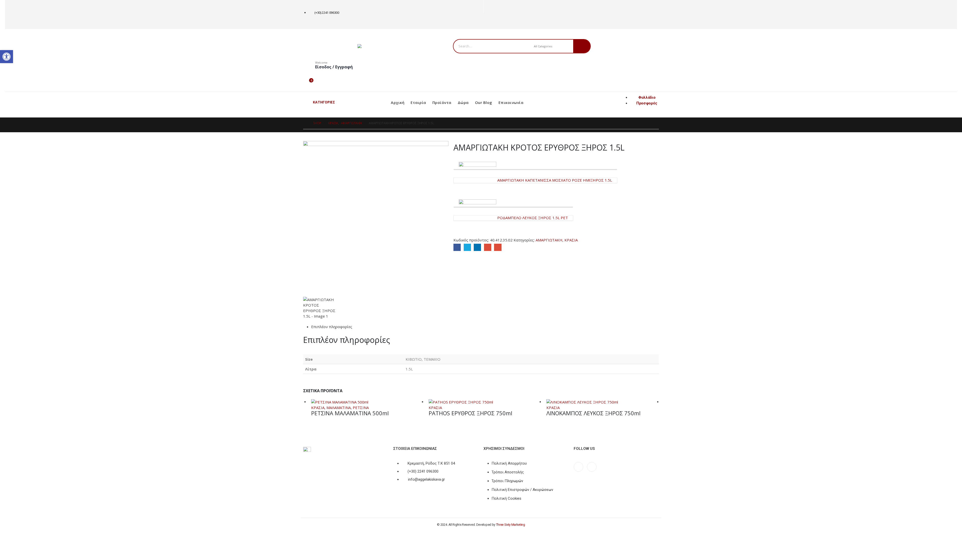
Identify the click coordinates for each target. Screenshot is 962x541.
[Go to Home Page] (304, 123)
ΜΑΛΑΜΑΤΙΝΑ (338, 407)
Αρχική (397, 102)
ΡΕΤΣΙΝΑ (361, 407)
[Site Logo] (388, 46)
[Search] (581, 46)
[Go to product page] (367, 402)
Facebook (457, 247)
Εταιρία (418, 102)
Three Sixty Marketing (510, 524)
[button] (6, 56)
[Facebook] (488, 21)
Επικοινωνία (511, 102)
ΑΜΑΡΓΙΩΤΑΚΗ (549, 239)
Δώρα (463, 102)
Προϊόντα (441, 102)
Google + (487, 247)
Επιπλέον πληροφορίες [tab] (331, 326)
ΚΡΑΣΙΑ (571, 239)
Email (497, 247)
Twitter (467, 247)
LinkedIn (477, 247)
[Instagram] (496, 21)
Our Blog (483, 102)
